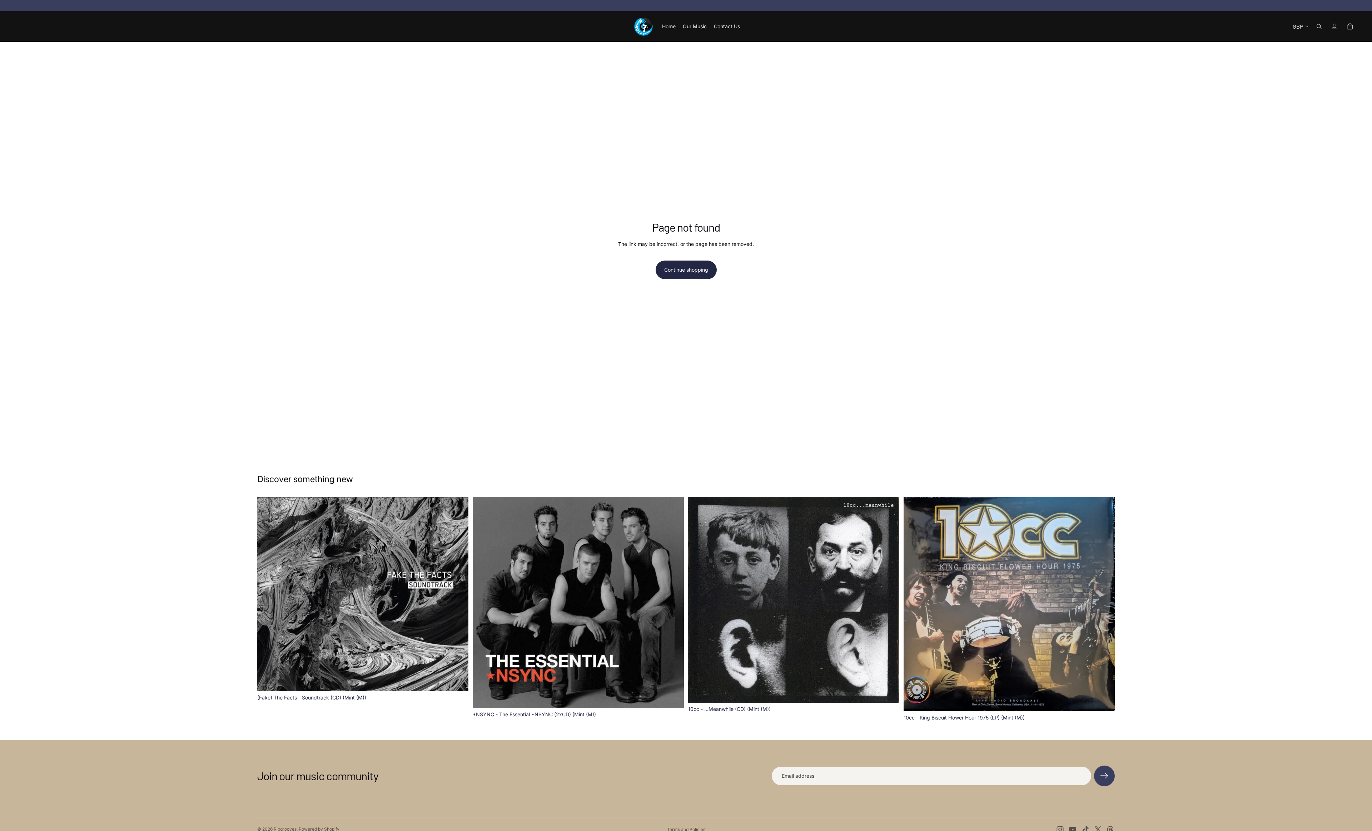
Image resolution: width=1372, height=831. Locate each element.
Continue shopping (686, 270)
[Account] (1334, 26)
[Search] (1319, 26)
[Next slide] (888, 600)
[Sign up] (1104, 776)
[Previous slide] (699, 600)
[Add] (457, 680)
